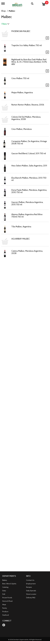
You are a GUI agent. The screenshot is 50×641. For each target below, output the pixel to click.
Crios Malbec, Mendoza (21, 129)
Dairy (4, 591)
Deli (3, 594)
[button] (47, 37)
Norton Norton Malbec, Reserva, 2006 (27, 105)
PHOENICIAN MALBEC (20, 31)
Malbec (12, 11)
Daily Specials (31, 591)
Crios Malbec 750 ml (20, 78)
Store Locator (31, 594)
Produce (5, 611)
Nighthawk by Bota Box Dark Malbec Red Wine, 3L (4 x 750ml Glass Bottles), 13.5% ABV (29, 61)
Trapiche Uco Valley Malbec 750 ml (26, 45)
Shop (3, 11)
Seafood (5, 615)
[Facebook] (3, 625)
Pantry (4, 608)
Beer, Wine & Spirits (9, 584)
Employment (31, 584)
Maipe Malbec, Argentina (22, 92)
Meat (4, 604)
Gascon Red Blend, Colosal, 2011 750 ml (28, 153)
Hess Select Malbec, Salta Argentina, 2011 (29, 165)
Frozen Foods (7, 598)
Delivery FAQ (30, 598)
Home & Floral (7, 601)
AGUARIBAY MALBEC (20, 239)
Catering (5, 587)
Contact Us (30, 580)
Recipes (29, 587)
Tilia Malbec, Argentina (21, 226)
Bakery (4, 580)
